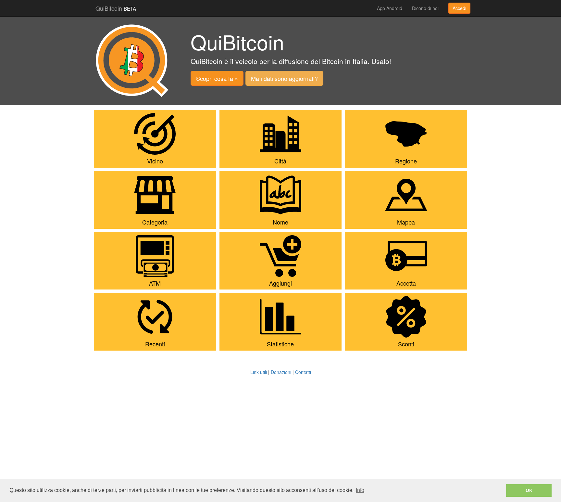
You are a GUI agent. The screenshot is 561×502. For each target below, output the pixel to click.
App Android (389, 8)
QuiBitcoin (115, 8)
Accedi (459, 8)
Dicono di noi (425, 8)
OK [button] (529, 490)
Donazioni (281, 372)
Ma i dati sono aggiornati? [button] (284, 78)
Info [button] (360, 490)
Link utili (258, 372)
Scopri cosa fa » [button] (217, 78)
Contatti (303, 372)
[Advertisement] (280, 433)
